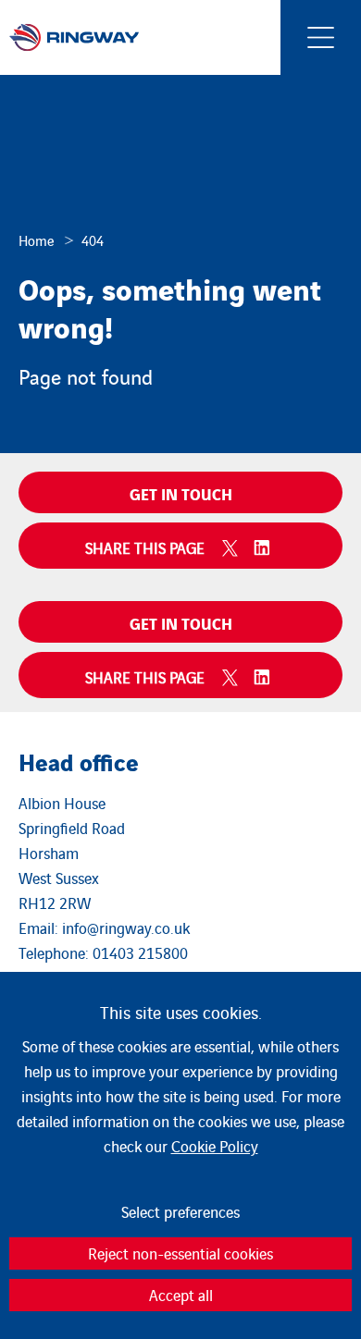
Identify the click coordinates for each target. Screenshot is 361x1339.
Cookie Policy (214, 1146)
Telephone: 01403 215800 (103, 952)
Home (37, 240)
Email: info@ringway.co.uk (104, 927)
